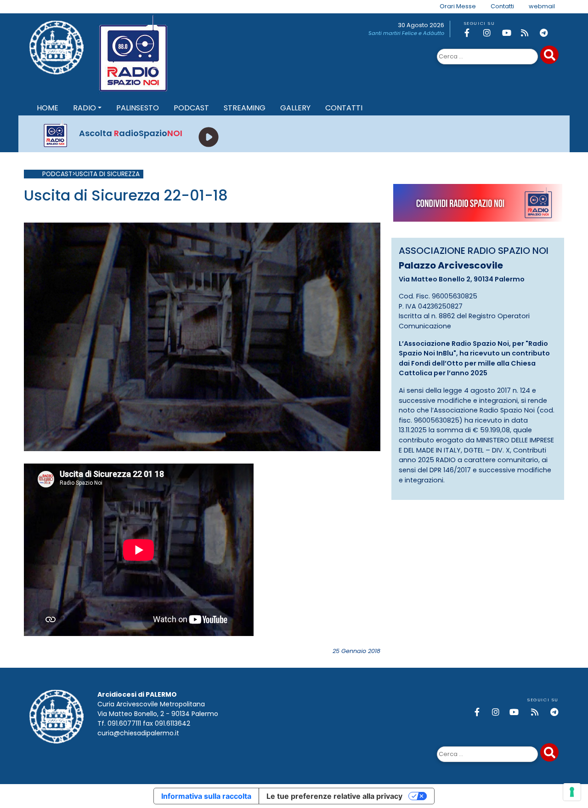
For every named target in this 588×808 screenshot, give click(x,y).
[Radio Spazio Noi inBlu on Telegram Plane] (547, 33)
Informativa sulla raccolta (206, 796)
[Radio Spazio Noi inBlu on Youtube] (510, 33)
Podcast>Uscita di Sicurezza (91, 174)
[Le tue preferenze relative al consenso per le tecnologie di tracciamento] (572, 792)
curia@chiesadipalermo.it (138, 733)
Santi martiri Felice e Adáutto (406, 33)
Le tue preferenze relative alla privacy (334, 796)
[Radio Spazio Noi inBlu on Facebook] (472, 33)
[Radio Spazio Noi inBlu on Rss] (528, 33)
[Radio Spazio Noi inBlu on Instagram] (491, 33)
